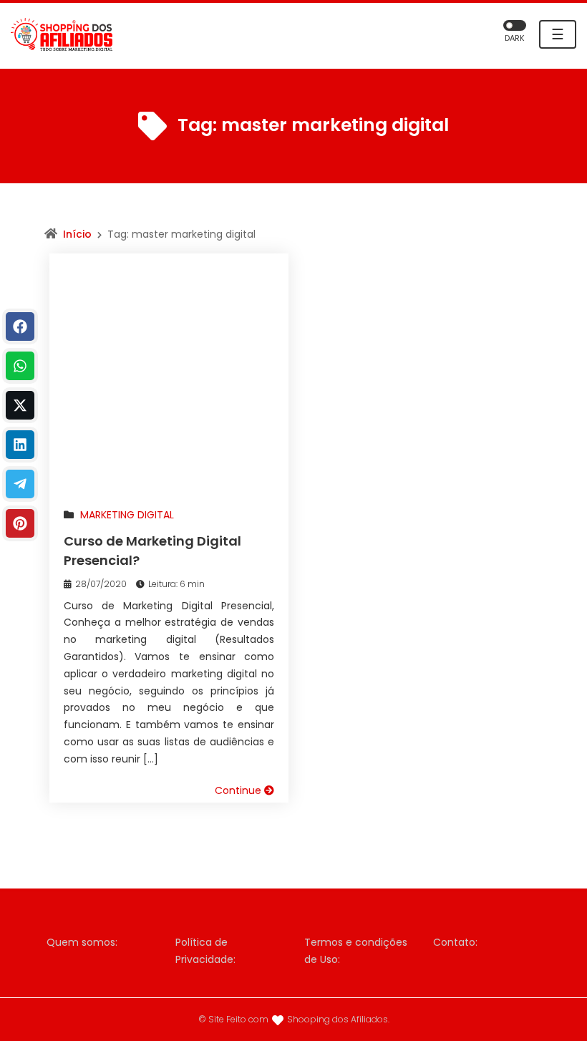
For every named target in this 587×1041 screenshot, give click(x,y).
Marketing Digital (127, 515)
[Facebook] (20, 326)
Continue (239, 790)
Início (77, 234)
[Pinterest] (20, 523)
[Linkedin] (20, 444)
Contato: (455, 942)
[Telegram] (20, 484)
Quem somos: (82, 942)
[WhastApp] (20, 366)
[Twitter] (20, 405)
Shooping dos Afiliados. (338, 1019)
